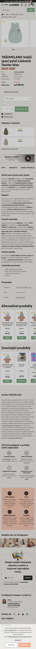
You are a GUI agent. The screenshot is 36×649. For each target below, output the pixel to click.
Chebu (27, 479)
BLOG (26, 497)
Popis (3, 167)
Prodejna (26, 515)
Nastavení (18, 640)
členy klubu (7, 459)
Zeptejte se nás (8, 116)
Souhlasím (24, 645)
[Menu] (4, 5)
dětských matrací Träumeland (12, 425)
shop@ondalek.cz (14, 603)
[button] (7, 335)
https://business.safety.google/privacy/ (20, 636)
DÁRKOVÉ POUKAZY (10, 515)
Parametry (13, 167)
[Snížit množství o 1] (3, 109)
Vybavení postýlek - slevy (23, 287)
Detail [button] (7, 338)
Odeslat (28, 577)
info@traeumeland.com (15, 438)
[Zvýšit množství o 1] (11, 109)
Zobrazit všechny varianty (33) (9, 149)
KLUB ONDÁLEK (9, 497)
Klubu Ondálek (14, 1)
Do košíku (20, 109)
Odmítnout (11, 645)
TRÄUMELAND (20, 297)
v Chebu (27, 518)
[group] (7, 326)
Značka (28, 167)
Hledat (31, 10)
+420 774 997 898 (14, 605)
